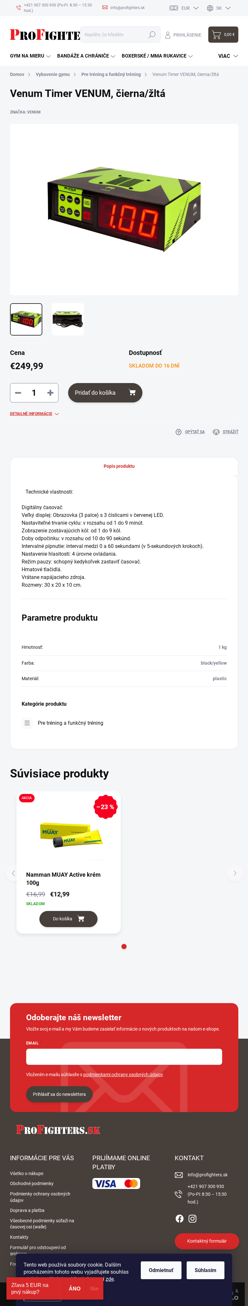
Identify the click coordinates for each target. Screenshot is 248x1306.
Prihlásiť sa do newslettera (59, 1094)
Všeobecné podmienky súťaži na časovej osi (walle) (42, 1224)
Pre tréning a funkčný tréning (70, 723)
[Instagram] (192, 1217)
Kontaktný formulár (207, 1241)
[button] (124, 946)
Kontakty (19, 1237)
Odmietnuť (161, 1270)
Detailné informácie (31, 414)
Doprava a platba (27, 1210)
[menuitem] (30, 56)
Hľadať (152, 34)
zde (110, 1279)
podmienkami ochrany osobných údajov (123, 1074)
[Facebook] (179, 1217)
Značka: (25, 112)
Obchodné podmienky (32, 1183)
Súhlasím (205, 1270)
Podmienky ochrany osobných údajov (40, 1197)
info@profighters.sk (208, 1174)
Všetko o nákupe (26, 1173)
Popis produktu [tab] (119, 466)
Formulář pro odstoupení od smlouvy (38, 1251)
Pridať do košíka (95, 392)
